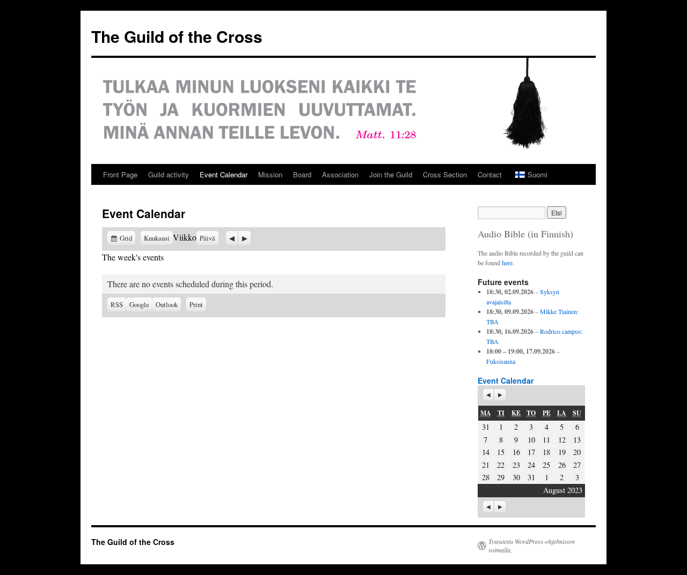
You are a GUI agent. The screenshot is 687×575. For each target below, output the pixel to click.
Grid (127, 238)
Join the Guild (390, 174)
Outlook (168, 304)
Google (140, 304)
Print (197, 303)
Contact (490, 174)
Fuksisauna (500, 361)
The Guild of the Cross (176, 36)
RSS (117, 304)
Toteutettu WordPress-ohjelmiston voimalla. (531, 545)
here (507, 262)
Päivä (207, 238)
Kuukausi (157, 238)
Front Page (120, 174)
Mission (270, 174)
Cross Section (445, 174)
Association (340, 174)
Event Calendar (223, 174)
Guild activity (168, 174)
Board (302, 174)
